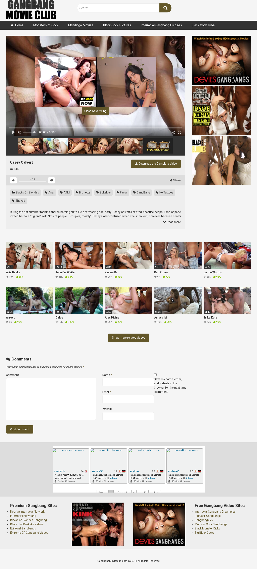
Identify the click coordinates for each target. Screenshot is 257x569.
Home (19, 25)
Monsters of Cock (45, 25)
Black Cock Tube (203, 25)
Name (107, 375)
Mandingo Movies (80, 25)
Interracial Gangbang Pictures (161, 25)
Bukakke (105, 192)
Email (106, 392)
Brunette (84, 192)
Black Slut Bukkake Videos (26, 524)
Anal (51, 192)
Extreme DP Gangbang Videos (29, 532)
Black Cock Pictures (117, 25)
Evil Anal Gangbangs (23, 528)
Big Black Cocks (204, 532)
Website (107, 409)
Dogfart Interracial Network (27, 511)
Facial (123, 192)
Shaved (20, 200)
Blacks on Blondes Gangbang (28, 520)
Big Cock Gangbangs (208, 515)
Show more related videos (128, 337)
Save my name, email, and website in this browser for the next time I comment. (170, 385)
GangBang (143, 192)
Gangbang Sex (204, 520)
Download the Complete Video (157, 163)
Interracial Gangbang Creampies (215, 511)
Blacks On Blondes (27, 192)
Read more (173, 222)
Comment (12, 375)
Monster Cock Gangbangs (211, 524)
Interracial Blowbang (23, 515)
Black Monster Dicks (207, 528)
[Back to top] (243, 557)
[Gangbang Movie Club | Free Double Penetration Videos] (31, 10)
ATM (66, 192)
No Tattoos (166, 192)
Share (177, 180)
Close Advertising (95, 111)
